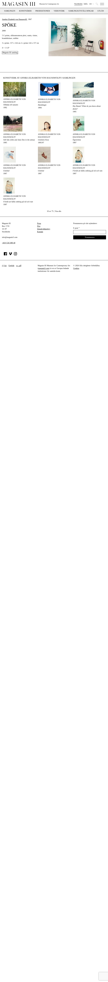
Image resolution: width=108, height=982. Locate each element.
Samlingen (9, 11)
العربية (18, 266)
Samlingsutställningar (81, 11)
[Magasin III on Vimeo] (10, 255)
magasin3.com (43, 268)
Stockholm (78, 4)
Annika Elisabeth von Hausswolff (14, 19)
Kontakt (40, 232)
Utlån (100, 11)
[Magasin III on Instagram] (15, 255)
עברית (4, 266)
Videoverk (59, 11)
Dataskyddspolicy (43, 229)
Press (39, 223)
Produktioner (42, 11)
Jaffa (85, 4)
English (11, 266)
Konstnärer (25, 11)
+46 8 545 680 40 (8, 243)
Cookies (76, 268)
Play (38, 226)
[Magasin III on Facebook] (5, 255)
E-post (76, 228)
